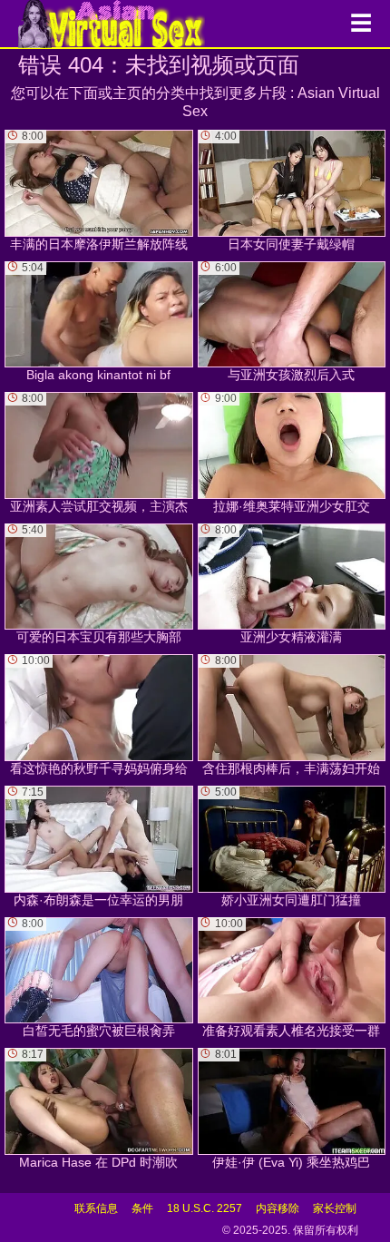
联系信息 (96, 1208)
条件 (142, 1208)
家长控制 (334, 1208)
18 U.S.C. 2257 (204, 1208)
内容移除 (277, 1208)
